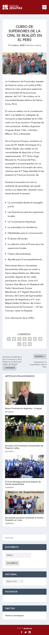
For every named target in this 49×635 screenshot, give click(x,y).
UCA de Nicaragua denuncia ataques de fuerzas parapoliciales (23, 483)
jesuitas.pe (28, 628)
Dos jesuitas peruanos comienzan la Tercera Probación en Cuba (24, 519)
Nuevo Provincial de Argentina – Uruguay (23, 408)
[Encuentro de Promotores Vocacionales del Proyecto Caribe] (24, 428)
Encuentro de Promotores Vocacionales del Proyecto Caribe (24, 447)
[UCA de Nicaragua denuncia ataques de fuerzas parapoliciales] (24, 466)
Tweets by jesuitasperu (14, 615)
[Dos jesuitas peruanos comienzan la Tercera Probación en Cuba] (24, 502)
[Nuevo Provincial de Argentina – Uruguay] (24, 393)
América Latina (33, 45)
